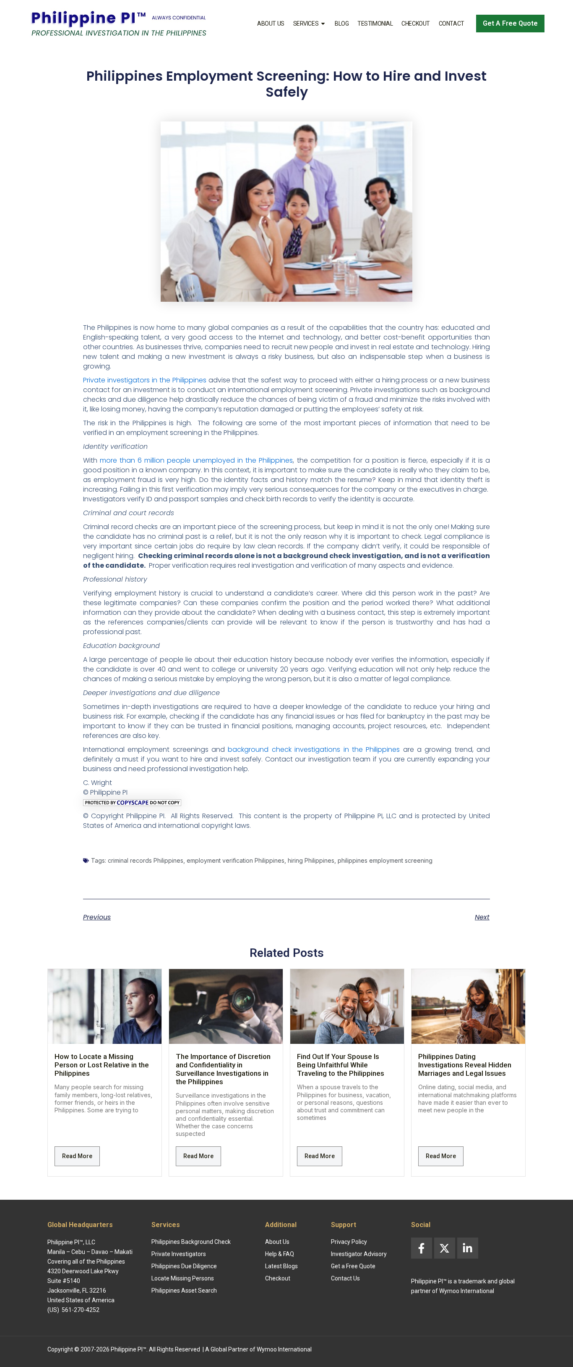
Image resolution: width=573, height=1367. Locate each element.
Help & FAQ (279, 1254)
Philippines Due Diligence (184, 1266)
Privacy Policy (349, 1241)
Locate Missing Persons (182, 1278)
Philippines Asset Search (184, 1290)
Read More (77, 1156)
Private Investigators (178, 1254)
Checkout (415, 23)
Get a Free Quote (353, 1266)
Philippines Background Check (191, 1241)
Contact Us (345, 1278)
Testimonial (375, 23)
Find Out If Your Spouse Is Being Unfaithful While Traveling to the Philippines (340, 1064)
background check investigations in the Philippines (314, 749)
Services (305, 23)
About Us (270, 23)
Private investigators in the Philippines (144, 380)
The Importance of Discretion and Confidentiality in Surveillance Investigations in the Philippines (223, 1069)
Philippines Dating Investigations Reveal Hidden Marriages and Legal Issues (464, 1064)
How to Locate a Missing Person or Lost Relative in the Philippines (102, 1064)
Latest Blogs (281, 1266)
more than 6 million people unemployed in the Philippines (196, 460)
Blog (342, 23)
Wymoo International (284, 1349)
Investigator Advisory (359, 1254)
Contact (451, 23)
